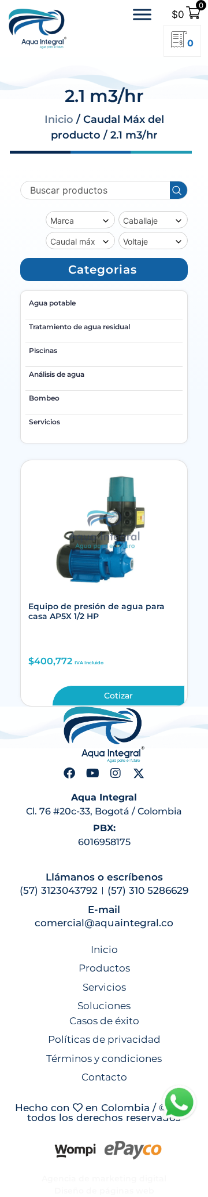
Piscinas (43, 350)
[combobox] (80, 219)
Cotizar (118, 695)
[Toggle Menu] (142, 14)
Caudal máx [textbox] (72, 241)
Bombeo (44, 398)
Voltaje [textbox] (135, 241)
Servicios (44, 421)
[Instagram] (115, 773)
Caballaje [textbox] (140, 220)
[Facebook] (69, 773)
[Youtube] (92, 773)
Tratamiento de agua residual (79, 326)
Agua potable (52, 303)
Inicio (58, 119)
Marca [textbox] (62, 220)
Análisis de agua (56, 374)
